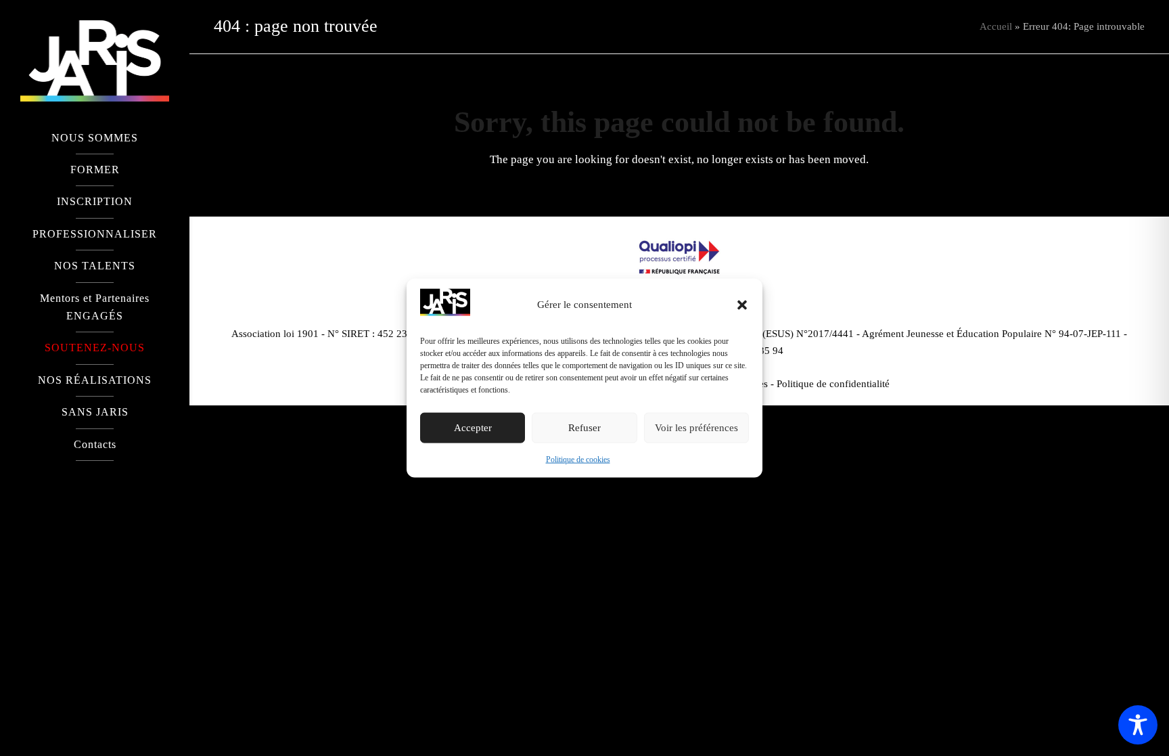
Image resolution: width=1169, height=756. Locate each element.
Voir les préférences (696, 427)
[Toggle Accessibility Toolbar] (1138, 725)
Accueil (996, 26)
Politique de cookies (578, 459)
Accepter (473, 427)
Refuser (584, 427)
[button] (742, 304)
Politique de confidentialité (833, 383)
